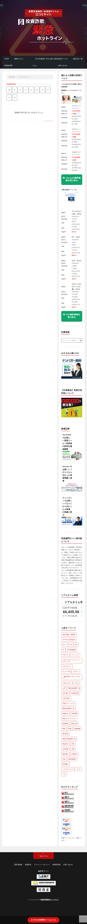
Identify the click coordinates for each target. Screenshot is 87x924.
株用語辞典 (8, 65)
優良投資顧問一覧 (74, 688)
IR (63, 650)
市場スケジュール (68, 703)
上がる (76, 683)
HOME (6, 59)
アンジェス (75, 655)
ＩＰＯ (78, 769)
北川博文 (65, 693)
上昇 (64, 688)
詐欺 (64, 759)
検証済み (65, 744)
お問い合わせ (62, 65)
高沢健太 (65, 764)
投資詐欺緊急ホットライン (49, 899)
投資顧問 (74, 713)
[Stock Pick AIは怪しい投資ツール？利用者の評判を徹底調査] (71, 457)
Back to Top (43, 856)
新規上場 (74, 723)
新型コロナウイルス (69, 718)
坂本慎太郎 (75, 693)
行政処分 (74, 754)
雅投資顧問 (72, 759)
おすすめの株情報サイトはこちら (43, 920)
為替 (72, 749)
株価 (69, 728)
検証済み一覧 (78, 59)
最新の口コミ (19, 59)
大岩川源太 (66, 698)
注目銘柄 (65, 749)
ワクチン (76, 671)
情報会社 (65, 713)
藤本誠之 (65, 754)
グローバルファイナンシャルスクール (71, 660)
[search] (27, 59)
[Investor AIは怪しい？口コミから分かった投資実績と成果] (71, 488)
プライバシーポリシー (42, 864)
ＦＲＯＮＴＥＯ (68, 769)
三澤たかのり (67, 683)
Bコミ (64, 645)
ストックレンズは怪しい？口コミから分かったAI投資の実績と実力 (67, 506)
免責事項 (28, 864)
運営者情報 (18, 864)
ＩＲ (64, 774)
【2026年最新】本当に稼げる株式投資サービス (51, 59)
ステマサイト (67, 666)
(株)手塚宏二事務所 (69, 634)
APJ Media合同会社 (69, 639)
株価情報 (77, 728)
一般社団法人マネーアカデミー (71, 677)
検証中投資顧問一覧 (69, 739)
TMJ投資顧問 (71, 650)
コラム (34, 65)
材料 (64, 728)
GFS (70, 645)
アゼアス (65, 655)
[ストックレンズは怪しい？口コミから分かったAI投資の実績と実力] (71, 522)
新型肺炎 (65, 723)
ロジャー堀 (66, 671)
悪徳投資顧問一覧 (68, 708)
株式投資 (65, 734)
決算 (72, 744)
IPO (76, 645)
